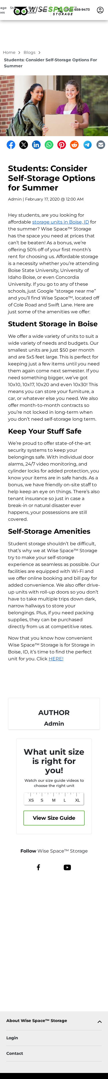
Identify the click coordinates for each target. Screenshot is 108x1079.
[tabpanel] (54, 1021)
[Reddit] (74, 144)
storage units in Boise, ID (60, 222)
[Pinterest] (61, 144)
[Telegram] (87, 144)
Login (12, 1037)
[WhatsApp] (49, 144)
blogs (30, 52)
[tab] (54, 1021)
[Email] (100, 144)
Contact (14, 1053)
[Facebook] (11, 144)
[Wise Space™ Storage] (45, 18)
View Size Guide (54, 818)
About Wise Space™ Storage (36, 1020)
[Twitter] (23, 144)
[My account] (100, 10)
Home (9, 52)
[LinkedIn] (36, 144)
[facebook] (38, 867)
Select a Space (54, 683)
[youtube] (67, 867)
